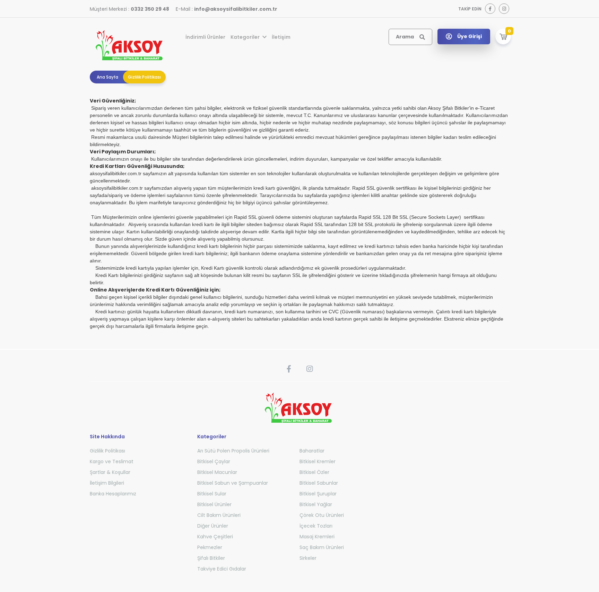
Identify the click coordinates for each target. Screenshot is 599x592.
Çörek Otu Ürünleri (322, 515)
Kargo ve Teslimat (111, 461)
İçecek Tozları (316, 525)
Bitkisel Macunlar (217, 472)
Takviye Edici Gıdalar (221, 568)
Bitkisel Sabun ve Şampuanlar (232, 482)
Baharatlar (312, 450)
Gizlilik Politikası (144, 77)
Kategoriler (246, 37)
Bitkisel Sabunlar (319, 482)
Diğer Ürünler (212, 525)
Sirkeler (308, 558)
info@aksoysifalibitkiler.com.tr (235, 9)
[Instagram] (504, 8)
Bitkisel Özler (314, 472)
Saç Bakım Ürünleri (322, 547)
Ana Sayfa (107, 77)
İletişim (281, 37)
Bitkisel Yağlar (316, 504)
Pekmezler (209, 547)
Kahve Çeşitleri (215, 536)
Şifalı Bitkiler (211, 558)
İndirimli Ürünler (205, 37)
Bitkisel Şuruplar (318, 493)
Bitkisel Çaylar (213, 461)
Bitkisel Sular (211, 493)
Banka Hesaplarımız (113, 493)
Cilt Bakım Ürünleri (219, 515)
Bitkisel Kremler (318, 461)
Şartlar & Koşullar (110, 472)
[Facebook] (490, 8)
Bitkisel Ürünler (214, 504)
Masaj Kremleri (317, 536)
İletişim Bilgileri (107, 482)
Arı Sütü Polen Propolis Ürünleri (233, 450)
